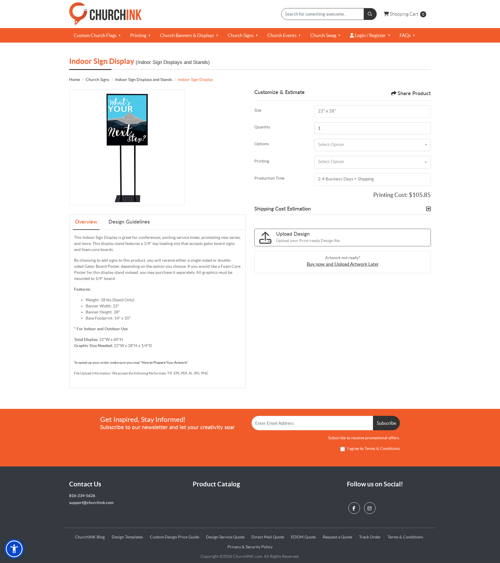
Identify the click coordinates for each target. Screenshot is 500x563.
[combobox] (372, 145)
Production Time (269, 178)
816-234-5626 (82, 495)
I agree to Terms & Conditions (373, 448)
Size (257, 110)
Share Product (414, 93)
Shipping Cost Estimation (282, 209)
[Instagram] (370, 507)
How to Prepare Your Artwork (164, 362)
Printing (261, 161)
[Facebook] (354, 507)
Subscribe (386, 423)
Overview (86, 222)
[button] (14, 548)
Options (261, 143)
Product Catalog (216, 484)
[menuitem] (97, 35)
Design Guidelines (129, 222)
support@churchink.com (91, 502)
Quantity (262, 127)
